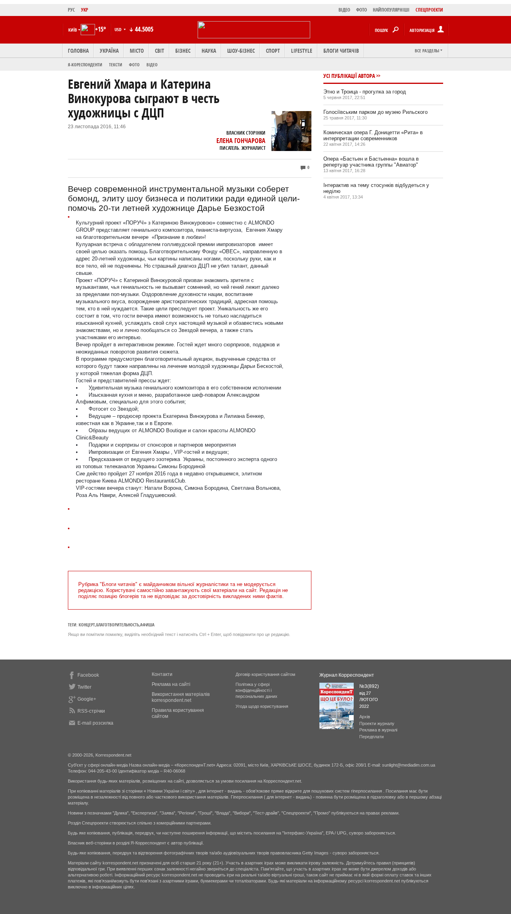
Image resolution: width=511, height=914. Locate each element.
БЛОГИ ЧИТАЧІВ (341, 50)
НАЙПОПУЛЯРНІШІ (391, 9)
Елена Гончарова (240, 140)
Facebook (88, 675)
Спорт (273, 50)
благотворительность (117, 625)
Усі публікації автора (349, 75)
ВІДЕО (344, 9)
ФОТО (361, 9)
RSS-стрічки (91, 711)
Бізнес (182, 50)
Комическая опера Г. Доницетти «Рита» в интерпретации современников (373, 135)
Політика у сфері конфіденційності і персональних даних (256, 690)
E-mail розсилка (95, 723)
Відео (152, 65)
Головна (78, 50)
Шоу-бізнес (241, 50)
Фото (134, 65)
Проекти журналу (376, 723)
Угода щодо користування (262, 706)
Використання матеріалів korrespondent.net (181, 697)
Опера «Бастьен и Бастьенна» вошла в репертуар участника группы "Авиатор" (371, 162)
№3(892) (369, 686)
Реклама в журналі (378, 729)
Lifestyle (301, 50)
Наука (209, 50)
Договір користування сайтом (265, 674)
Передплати (371, 736)
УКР (84, 9)
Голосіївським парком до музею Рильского (375, 112)
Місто (137, 50)
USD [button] (119, 29)
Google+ (86, 699)
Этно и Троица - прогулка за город (364, 92)
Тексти (115, 65)
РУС (71, 9)
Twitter (84, 687)
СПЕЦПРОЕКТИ (429, 9)
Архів (364, 716)
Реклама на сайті (171, 684)
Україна (109, 50)
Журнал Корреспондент (346, 675)
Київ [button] (72, 30)
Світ (159, 50)
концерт (87, 625)
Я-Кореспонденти (85, 65)
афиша (147, 625)
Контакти (162, 674)
